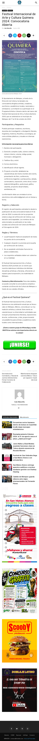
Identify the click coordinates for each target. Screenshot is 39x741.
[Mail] (17, 729)
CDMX (12, 735)
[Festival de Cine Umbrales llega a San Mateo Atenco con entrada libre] (7, 457)
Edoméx (9, 7)
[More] (33, 35)
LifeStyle (25, 735)
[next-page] (6, 488)
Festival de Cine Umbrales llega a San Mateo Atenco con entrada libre (25, 457)
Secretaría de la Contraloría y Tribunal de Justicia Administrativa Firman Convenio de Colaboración (10, 378)
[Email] (29, 35)
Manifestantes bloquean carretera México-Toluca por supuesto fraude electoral (29, 377)
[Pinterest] (20, 35)
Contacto (32, 735)
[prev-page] (3, 488)
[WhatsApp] (24, 35)
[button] (36, 2)
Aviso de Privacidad (29, 738)
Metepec (10, 10)
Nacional (18, 735)
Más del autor (24, 417)
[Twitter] (15, 35)
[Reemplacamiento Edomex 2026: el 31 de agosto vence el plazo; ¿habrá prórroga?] (7, 436)
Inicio (3, 7)
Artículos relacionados (10, 417)
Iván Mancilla (8, 28)
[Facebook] (10, 35)
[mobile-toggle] (3, 2)
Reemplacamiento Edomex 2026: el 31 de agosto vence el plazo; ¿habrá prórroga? (25, 436)
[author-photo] (19, 399)
